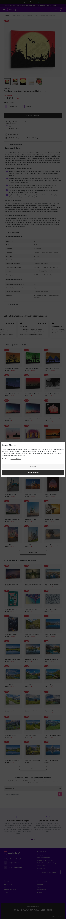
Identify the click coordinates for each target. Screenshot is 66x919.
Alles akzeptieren (33, 472)
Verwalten (33, 466)
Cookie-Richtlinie (16, 459)
